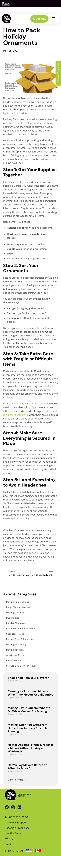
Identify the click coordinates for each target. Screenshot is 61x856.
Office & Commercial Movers (21, 628)
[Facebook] (7, 807)
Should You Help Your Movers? (28, 678)
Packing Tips (12, 617)
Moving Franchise (15, 612)
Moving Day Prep (15, 649)
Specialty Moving (15, 633)
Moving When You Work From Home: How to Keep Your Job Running (27, 728)
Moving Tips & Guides (17, 601)
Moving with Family (16, 644)
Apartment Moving (16, 655)
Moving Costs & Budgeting (20, 639)
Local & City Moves (16, 623)
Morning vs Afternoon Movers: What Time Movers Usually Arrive (30, 692)
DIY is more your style (15, 414)
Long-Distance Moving (18, 607)
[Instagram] (13, 807)
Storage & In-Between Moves (21, 665)
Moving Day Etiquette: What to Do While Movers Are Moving (29, 709)
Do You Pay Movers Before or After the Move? (27, 766)
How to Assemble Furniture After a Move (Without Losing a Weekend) (30, 748)
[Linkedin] (19, 807)
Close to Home (13, 660)
